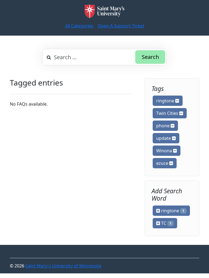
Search (150, 57)
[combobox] (104, 57)
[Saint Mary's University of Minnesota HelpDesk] (104, 11)
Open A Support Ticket (121, 26)
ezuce (162, 163)
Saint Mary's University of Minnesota (63, 266)
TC (165, 223)
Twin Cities (167, 113)
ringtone (165, 101)
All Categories (79, 26)
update (164, 138)
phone (163, 126)
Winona (164, 151)
